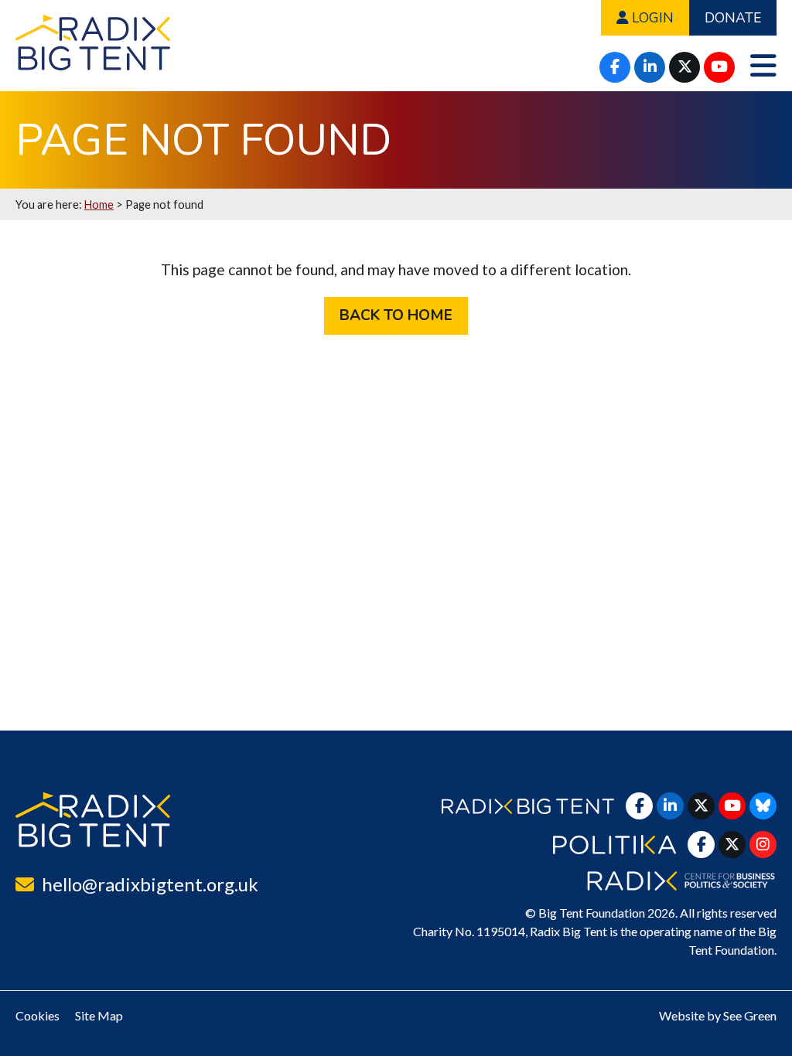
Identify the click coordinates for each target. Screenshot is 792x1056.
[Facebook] (614, 67)
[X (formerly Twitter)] (684, 67)
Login (651, 18)
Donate (733, 18)
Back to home (396, 315)
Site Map (99, 1015)
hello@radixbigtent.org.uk (150, 884)
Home (99, 204)
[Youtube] (719, 67)
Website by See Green (718, 1015)
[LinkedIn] (649, 67)
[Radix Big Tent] (92, 819)
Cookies (37, 1015)
